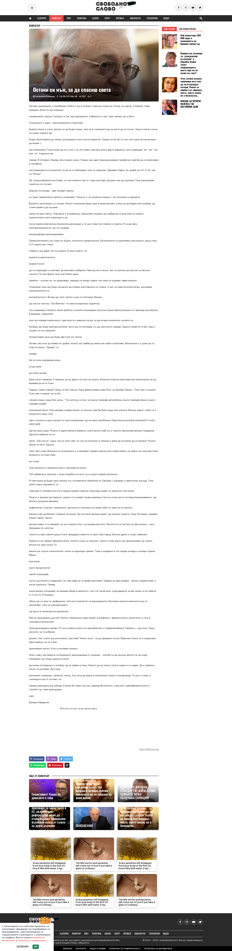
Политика (81, 18)
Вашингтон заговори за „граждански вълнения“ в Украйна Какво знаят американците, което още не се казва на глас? (191, 63)
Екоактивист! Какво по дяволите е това (46, 795)
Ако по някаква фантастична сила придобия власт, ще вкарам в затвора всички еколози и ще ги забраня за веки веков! (93, 788)
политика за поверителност (32, 940)
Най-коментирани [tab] (187, 29)
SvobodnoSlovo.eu (45, 96)
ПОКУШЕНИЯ (84, 825)
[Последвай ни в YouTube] (193, 8)
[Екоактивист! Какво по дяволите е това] (49, 790)
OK (35, 946)
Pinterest (57, 765)
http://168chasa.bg (149, 749)
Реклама (67, 948)
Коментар (56, 18)
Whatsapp (39, 765)
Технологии (152, 18)
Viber (53, 759)
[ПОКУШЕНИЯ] (93, 818)
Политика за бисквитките (158, 948)
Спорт (107, 18)
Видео (166, 18)
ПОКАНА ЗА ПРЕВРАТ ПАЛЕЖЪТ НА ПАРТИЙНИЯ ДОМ (190, 103)
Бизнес (95, 18)
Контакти (81, 948)
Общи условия (97, 948)
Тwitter (68, 759)
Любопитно (135, 18)
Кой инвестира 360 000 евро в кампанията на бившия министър (190, 39)
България (41, 18)
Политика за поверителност (125, 948)
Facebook (38, 759)
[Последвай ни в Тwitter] (200, 8)
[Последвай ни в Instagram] (186, 8)
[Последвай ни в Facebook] (179, 8)
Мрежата (120, 18)
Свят (69, 18)
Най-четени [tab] (169, 29)
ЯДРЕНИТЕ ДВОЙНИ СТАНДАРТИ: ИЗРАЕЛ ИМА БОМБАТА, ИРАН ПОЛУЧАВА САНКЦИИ (138, 792)
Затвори (22, 946)
